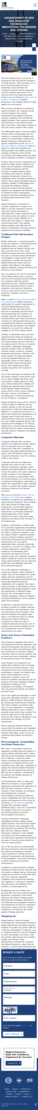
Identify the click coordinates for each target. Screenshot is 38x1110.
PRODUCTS (26, 1089)
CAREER (9, 1094)
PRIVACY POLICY (12, 1097)
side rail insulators (17, 803)
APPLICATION (11, 1092)
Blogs (13, 33)
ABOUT (15, 1089)
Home (5, 33)
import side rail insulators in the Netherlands (17, 496)
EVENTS (18, 1094)
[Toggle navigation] (35, 5)
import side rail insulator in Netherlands (19, 98)
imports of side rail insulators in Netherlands (17, 144)
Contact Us (12, 1063)
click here (25, 1025)
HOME (6, 1089)
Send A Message (12, 1034)
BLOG (27, 1094)
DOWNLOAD (24, 1092)
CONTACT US (27, 1097)
